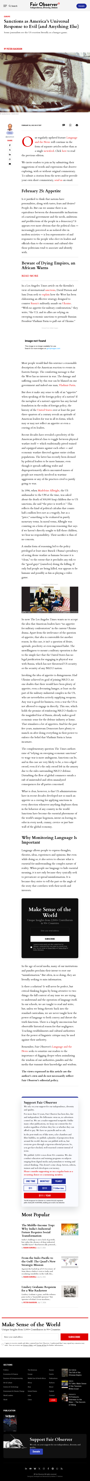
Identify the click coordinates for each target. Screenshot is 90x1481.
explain (46, 294)
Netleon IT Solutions (57, 1476)
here (64, 151)
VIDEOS (71, 1381)
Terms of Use (62, 948)
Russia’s (35, 303)
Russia (51, 1370)
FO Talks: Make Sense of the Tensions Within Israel (77, 1386)
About (51, 1387)
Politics (6, 1370)
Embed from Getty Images (50, 328)
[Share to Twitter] (10, 150)
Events (51, 1374)
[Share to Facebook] (10, 145)
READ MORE (30, 276)
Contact (52, 1395)
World (5, 1400)
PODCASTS (72, 1394)
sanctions (50, 290)
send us (58, 180)
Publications (53, 1378)
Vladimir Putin (67, 385)
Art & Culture (7, 1383)
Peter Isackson (14, 49)
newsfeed (49, 151)
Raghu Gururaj (29, 1248)
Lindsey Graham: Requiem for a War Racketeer (39, 1288)
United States (44, 410)
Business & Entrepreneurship (13, 1378)
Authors (52, 1383)
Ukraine (66, 303)
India (29, 1395)
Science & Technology (10, 1387)
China (30, 1400)
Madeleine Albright (48, 490)
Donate (36, 1451)
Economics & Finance (10, 1374)
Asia (29, 1387)
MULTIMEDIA (72, 1370)
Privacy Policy (52, 948)
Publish (51, 1391)
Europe (7, 17)
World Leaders (8, 1395)
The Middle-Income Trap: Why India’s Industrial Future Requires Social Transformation (38, 1230)
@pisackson (10, 137)
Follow (10, 133)
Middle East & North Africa (37, 1378)
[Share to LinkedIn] (10, 155)
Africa (30, 1383)
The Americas (32, 1370)
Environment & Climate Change (13, 1391)
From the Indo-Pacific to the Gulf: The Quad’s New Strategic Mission (39, 1261)
